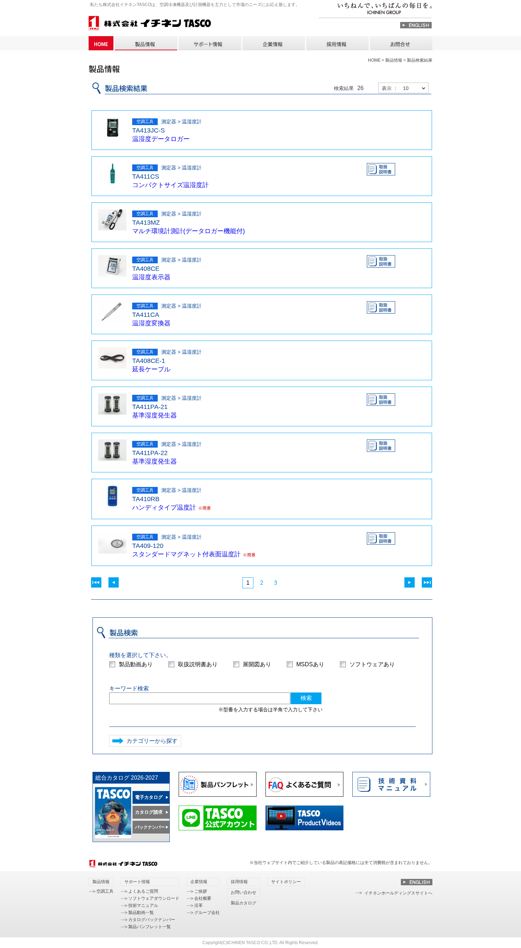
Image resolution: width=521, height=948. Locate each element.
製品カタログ (243, 903)
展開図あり (257, 664)
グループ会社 (207, 912)
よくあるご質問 (143, 891)
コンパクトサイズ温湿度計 (170, 185)
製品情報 (145, 43)
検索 (306, 698)
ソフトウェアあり (372, 664)
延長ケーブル (151, 369)
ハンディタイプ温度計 (164, 507)
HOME (101, 43)
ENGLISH (416, 25)
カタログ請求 (149, 812)
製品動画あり (136, 664)
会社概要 (202, 898)
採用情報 (337, 43)
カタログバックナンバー (151, 919)
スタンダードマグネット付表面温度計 (186, 554)
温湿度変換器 (151, 323)
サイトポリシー (286, 881)
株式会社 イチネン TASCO (150, 24)
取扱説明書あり (198, 664)
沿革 (198, 905)
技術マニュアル (143, 905)
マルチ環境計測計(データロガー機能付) (188, 231)
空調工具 (104, 891)
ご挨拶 (200, 891)
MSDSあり (310, 664)
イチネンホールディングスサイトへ (398, 893)
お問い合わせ (400, 43)
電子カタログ (149, 797)
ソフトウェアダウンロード (153, 898)
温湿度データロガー (161, 138)
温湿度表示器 (151, 277)
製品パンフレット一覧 (149, 926)
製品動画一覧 (141, 912)
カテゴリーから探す (152, 741)
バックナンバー (150, 827)
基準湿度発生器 (154, 415)
